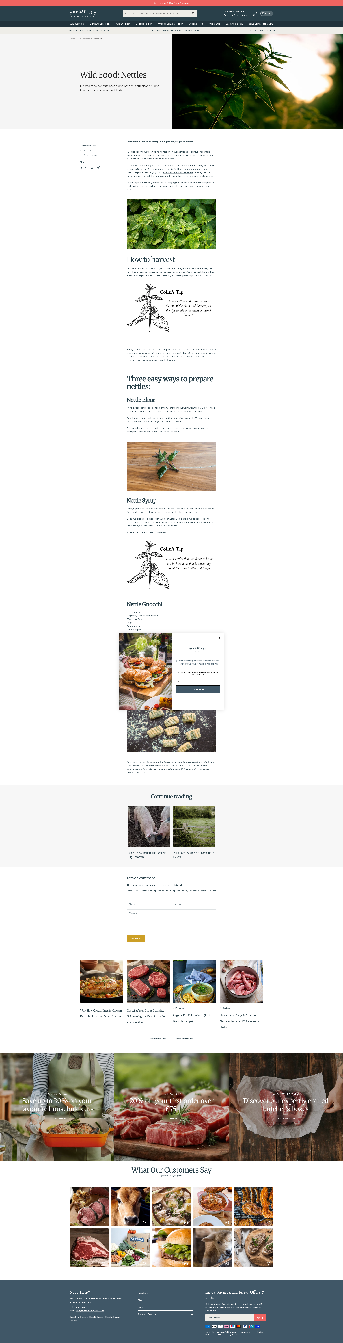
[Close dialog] (219, 638)
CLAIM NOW (197, 689)
